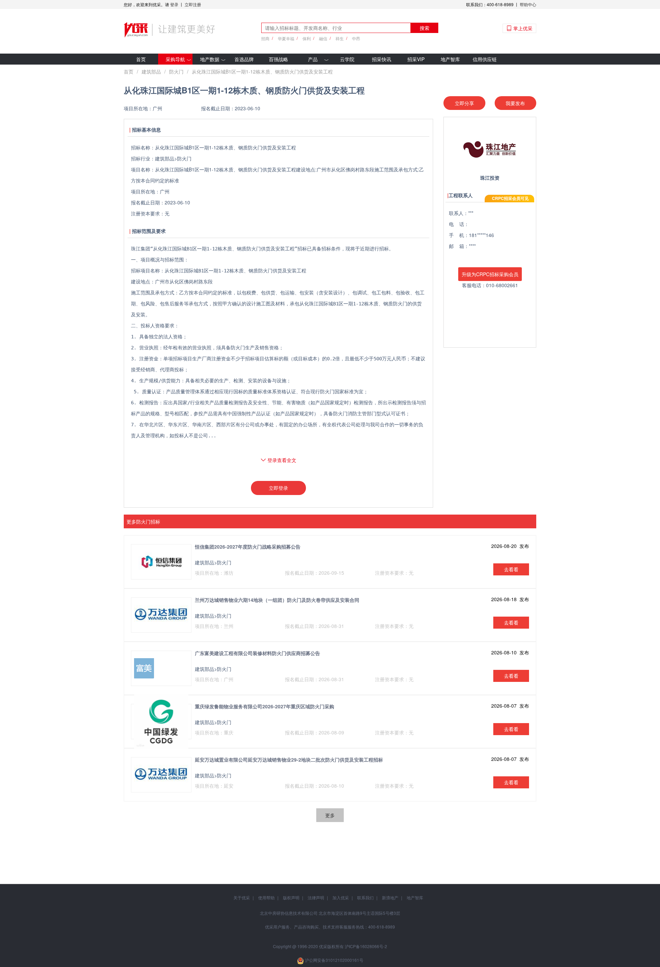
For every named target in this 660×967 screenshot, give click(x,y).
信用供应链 (485, 59)
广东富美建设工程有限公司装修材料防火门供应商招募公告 (257, 653)
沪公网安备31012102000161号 (334, 960)
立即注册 (193, 4)
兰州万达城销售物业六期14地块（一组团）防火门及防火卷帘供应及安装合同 (277, 599)
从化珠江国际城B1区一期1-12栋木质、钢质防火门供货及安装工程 (262, 71)
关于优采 (241, 897)
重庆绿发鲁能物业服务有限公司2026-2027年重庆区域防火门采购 (264, 706)
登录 (174, 4)
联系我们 (365, 897)
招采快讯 (381, 59)
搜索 (424, 27)
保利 (306, 38)
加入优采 (340, 897)
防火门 (176, 71)
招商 (265, 38)
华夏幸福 (286, 38)
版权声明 (291, 897)
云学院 (347, 59)
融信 (323, 38)
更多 (330, 815)
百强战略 (278, 59)
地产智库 (450, 59)
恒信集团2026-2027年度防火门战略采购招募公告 (247, 546)
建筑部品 (151, 71)
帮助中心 (528, 4)
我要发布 (515, 103)
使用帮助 (266, 897)
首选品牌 (244, 59)
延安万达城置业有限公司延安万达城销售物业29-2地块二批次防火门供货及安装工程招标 (289, 759)
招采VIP (416, 59)
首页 (141, 59)
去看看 (511, 569)
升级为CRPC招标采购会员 (490, 274)
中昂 (356, 38)
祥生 (340, 38)
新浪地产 (390, 897)
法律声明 (316, 897)
